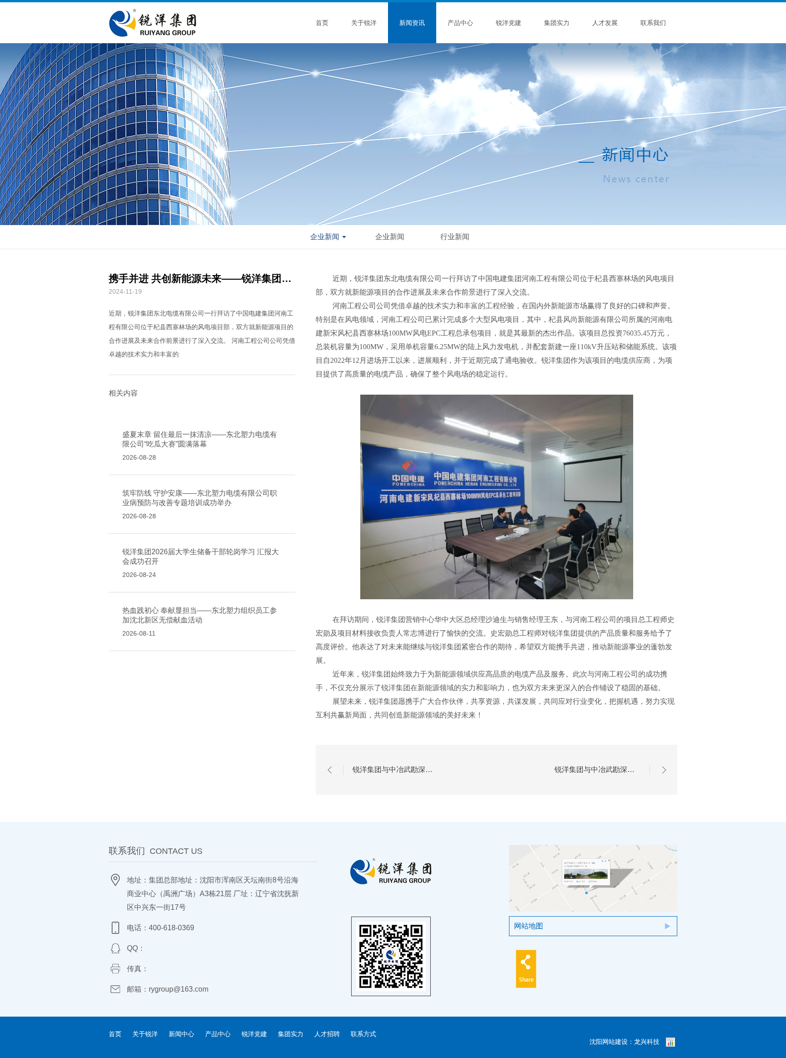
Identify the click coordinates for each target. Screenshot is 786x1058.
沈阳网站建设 (609, 1041)
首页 (322, 22)
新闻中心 (181, 1034)
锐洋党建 (508, 22)
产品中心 (460, 22)
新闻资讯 (412, 22)
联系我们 (653, 22)
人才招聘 (327, 1034)
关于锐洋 (364, 22)
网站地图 (528, 926)
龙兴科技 (647, 1041)
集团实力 (556, 22)
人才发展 (605, 22)
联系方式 (363, 1034)
